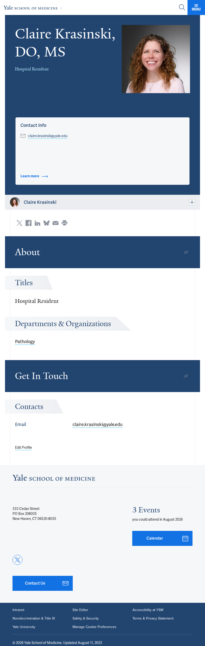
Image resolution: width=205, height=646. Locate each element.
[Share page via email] (55, 223)
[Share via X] (19, 223)
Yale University (23, 627)
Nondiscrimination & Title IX (33, 618)
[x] (17, 560)
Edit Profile (23, 447)
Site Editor (80, 610)
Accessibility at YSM (147, 610)
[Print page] (65, 223)
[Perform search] (182, 7)
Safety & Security (85, 618)
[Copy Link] (186, 252)
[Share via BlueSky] (47, 223)
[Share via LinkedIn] (37, 223)
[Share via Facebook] (29, 223)
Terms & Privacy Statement (153, 618)
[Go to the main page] (34, 7)
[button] (156, 59)
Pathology (25, 341)
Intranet (18, 610)
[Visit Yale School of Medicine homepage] (53, 479)
